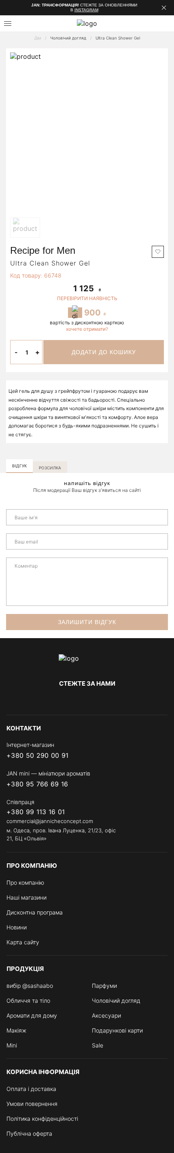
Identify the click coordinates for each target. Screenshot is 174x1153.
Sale (97, 1045)
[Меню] (7, 23)
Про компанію (25, 882)
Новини (16, 927)
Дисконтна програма (34, 912)
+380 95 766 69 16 (37, 784)
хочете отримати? (87, 329)
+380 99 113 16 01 (35, 812)
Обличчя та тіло (28, 1000)
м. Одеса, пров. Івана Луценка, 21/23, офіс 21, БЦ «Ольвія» (61, 834)
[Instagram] (71, 700)
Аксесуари (106, 1015)
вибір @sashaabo (29, 985)
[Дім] (87, 662)
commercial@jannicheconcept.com (49, 821)
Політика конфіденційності (42, 1118)
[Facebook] (54, 700)
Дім (37, 37)
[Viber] (130, 756)
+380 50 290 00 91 (37, 755)
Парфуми (104, 985)
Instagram (86, 10)
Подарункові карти (117, 1030)
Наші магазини (26, 897)
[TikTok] (119, 700)
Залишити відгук (87, 622)
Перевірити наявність (87, 298)
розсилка (50, 467)
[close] (164, 7)
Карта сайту (22, 942)
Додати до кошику (104, 352)
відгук (19, 465)
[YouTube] (103, 700)
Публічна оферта (29, 1133)
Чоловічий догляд (68, 37)
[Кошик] (164, 23)
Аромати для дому (31, 1015)
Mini (11, 1045)
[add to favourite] (158, 252)
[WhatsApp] (163, 756)
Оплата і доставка (31, 1088)
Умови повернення (31, 1103)
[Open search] (26, 23)
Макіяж (16, 1030)
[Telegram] (87, 700)
